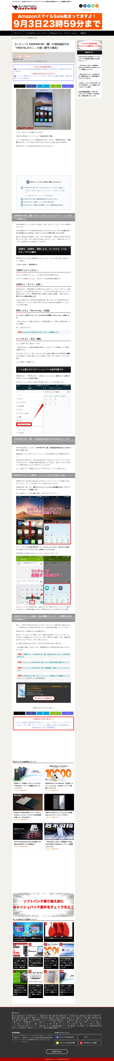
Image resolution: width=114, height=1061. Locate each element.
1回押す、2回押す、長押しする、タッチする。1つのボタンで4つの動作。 (45, 191)
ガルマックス (18, 33)
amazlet (35, 690)
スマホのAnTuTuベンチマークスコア (36, 33)
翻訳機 (52, 1028)
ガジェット (63, 1022)
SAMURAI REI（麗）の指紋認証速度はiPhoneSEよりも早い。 (41, 199)
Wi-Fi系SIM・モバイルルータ (41, 1020)
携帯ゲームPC (76, 1026)
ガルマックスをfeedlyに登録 (67, 1042)
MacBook (52, 1018)
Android (15, 1016)
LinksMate (45, 1018)
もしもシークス (81, 1020)
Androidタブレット (34, 1016)
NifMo (64, 1018)
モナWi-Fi (22, 1026)
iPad (23, 1018)
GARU (21, 59)
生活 (46, 1028)
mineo (59, 1018)
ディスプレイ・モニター (42, 1024)
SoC (90, 1018)
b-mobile (56, 1016)
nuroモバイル (72, 1018)
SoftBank (96, 1018)
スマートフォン (22, 38)
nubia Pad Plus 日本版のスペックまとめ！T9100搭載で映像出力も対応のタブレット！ (89, 59)
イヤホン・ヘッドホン (47, 1022)
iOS (19, 1018)
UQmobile (20, 1020)
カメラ (56, 1022)
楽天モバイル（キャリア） (36, 1028)
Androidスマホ (32, 38)
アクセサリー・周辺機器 (21, 1022)
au (51, 1016)
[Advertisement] (43, 162)
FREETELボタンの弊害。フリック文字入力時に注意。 (39, 202)
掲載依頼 (83, 33)
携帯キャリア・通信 (64, 1026)
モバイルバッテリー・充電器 (34, 1026)
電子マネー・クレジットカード (64, 1028)
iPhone (29, 1018)
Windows (53, 1020)
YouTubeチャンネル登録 (89, 1042)
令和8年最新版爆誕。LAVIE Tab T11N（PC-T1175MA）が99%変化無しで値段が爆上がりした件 (88, 94)
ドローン (76, 1024)
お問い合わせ (58, 1051)
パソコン (94, 1024)
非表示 (58, 182)
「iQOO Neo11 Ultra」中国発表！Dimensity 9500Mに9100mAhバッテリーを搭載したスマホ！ (89, 67)
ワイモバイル (48, 1026)
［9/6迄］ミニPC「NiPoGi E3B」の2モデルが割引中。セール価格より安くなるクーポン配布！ (89, 85)
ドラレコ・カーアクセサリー (64, 1024)
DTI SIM (92, 1016)
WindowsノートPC (63, 1020)
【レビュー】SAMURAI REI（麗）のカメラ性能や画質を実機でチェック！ (46, 662)
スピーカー (71, 1022)
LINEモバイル (36, 1018)
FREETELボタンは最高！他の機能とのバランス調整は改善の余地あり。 (44, 205)
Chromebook (75, 1016)
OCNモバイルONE (82, 1018)
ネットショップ (85, 1024)
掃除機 (55, 1026)
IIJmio (14, 1018)
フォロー (85, 1037)
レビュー (27, 56)
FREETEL (18, 56)
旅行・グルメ (85, 1026)
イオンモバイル (34, 1022)
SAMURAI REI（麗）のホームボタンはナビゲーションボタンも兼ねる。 (44, 187)
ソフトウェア (22, 1024)
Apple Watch (44, 1016)
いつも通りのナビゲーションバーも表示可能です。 (40, 195)
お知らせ (72, 1020)
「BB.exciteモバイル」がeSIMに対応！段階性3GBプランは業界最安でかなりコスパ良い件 (89, 76)
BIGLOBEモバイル (65, 1016)
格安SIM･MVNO (95, 1026)
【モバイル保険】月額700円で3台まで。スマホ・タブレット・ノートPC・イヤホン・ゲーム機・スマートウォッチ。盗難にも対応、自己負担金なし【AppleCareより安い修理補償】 (43, 724)
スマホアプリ (80, 1022)
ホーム (14, 38)
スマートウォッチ (90, 1022)
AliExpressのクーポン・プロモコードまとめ (63, 33)
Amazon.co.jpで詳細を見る (44, 698)
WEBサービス (28, 1020)
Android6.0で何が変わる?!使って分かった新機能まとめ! (41, 332)
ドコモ (53, 1024)
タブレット (31, 1024)
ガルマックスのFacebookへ (67, 1037)
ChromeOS (84, 1016)
